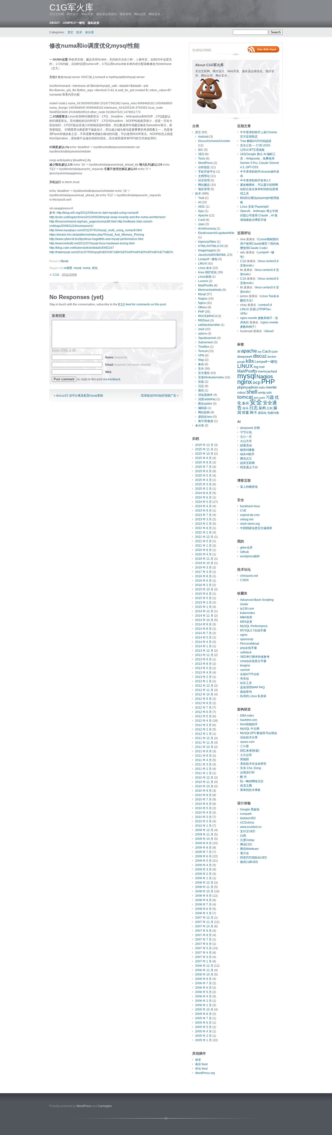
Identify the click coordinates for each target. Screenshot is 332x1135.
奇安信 (244, 678)
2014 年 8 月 (203, 628)
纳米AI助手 (247, 454)
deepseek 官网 (250, 428)
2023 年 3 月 (203, 519)
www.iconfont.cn (251, 827)
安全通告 (204, 373)
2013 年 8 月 (203, 663)
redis (262, 387)
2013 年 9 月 (203, 659)
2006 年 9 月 (203, 979)
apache (249, 351)
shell (201, 329)
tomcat (245, 397)
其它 (70, 32)
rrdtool (241, 392)
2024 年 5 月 (203, 502)
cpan (201, 224)
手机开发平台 (207, 171)
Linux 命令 (205, 268)
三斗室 (244, 746)
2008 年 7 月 (203, 904)
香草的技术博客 (250, 790)
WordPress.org (205, 1073)
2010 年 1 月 (203, 825)
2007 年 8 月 (203, 935)
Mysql (64, 261)
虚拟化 (262, 413)
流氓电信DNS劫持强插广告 (158, 395)
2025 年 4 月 (203, 480)
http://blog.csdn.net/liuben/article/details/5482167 (81, 247)
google (241, 361)
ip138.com (247, 608)
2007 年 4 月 (203, 952)
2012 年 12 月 (204, 685)
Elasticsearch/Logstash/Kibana (218, 233)
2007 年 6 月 (203, 944)
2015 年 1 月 (203, 607)
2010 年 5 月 (203, 808)
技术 (79, 32)
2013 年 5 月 (203, 668)
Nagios (203, 298)
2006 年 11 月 (204, 970)
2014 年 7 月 (203, 633)
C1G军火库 (71, 7)
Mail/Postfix (205, 285)
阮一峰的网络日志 (251, 781)
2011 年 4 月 (203, 760)
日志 (201, 386)
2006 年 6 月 (203, 987)
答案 (245, 413)
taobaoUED (248, 818)
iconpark (246, 814)
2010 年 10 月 (204, 786)
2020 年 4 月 (203, 554)
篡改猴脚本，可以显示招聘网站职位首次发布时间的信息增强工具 (259, 189)
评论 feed (201, 1068)
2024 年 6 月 (203, 497)
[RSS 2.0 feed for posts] (263, 49)
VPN (201, 355)
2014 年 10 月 (204, 620)
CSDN (244, 580)
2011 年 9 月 (203, 751)
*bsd (201, 198)
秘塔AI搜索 (247, 450)
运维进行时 (247, 772)
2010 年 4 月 (203, 812)
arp (260, 351)
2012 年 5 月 (203, 716)
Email (128, 364)
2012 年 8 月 (203, 703)
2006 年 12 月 (204, 965)
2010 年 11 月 (204, 782)
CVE (243, 510)
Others (202, 307)
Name (116, 357)
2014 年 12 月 (204, 611)
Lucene (203, 281)
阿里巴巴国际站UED (253, 857)
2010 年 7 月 (203, 799)
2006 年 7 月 (203, 983)
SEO (201, 154)
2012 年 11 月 (204, 690)
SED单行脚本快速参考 (255, 656)
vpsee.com (247, 742)
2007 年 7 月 (203, 939)
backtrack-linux (250, 506)
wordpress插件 (250, 556)
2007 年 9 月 (203, 930)
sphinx (202, 333)
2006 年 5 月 (203, 992)
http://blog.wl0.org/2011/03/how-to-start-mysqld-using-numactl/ (98, 212)
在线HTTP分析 (249, 674)
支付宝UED (247, 831)
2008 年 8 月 (203, 900)
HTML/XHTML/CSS (211, 246)
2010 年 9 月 (203, 790)
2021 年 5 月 (203, 541)
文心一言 (246, 436)
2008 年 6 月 (203, 909)
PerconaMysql (249, 643)
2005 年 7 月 (203, 1018)
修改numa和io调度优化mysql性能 (94, 45)
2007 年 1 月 (203, 961)
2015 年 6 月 (203, 593)
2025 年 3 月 (203, 484)
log (256, 367)
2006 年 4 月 (203, 996)
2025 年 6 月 (203, 471)
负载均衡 (273, 413)
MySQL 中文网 (249, 728)
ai (238, 351)
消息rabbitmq (207, 399)
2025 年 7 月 (203, 467)
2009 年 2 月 (203, 874)
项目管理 (204, 189)
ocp (257, 382)
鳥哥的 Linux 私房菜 (253, 696)
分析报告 (204, 167)
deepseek (244, 356)
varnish (245, 670)
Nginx (202, 303)
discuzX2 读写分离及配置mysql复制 (79, 395)
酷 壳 (243, 777)
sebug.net (246, 519)
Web (108, 372)
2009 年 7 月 (203, 852)
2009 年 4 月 (203, 865)
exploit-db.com (250, 515)
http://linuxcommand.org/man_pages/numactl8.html (83, 221)
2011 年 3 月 (203, 764)
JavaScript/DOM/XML (212, 255)
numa (86, 268)
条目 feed (201, 1064)
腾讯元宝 (246, 458)
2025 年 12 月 (204, 445)
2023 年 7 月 (203, 515)
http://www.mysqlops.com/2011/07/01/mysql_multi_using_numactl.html (95, 230)
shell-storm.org (250, 523)
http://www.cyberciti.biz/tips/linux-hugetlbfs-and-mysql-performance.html (96, 239)
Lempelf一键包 (74, 23)
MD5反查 (246, 621)
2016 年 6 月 (203, 580)
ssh (269, 392)
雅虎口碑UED (249, 862)
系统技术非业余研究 (253, 763)
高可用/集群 (205, 421)
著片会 (244, 853)
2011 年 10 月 (204, 747)
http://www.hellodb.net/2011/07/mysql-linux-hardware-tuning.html (92, 243)
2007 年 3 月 (203, 957)
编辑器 (202, 408)
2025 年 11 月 (204, 449)
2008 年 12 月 (204, 882)
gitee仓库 (246, 547)
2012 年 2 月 (203, 729)
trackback (114, 379)
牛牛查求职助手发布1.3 (255, 180)
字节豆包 (246, 432)
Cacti (201, 220)
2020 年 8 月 (203, 550)
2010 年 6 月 (203, 804)
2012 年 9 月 (203, 699)
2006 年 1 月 (203, 1005)
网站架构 (204, 412)
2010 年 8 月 (203, 795)
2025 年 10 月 (204, 453)
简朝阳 (244, 759)
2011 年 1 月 (203, 773)
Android (203, 136)
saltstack (246, 652)
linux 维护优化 (207, 272)
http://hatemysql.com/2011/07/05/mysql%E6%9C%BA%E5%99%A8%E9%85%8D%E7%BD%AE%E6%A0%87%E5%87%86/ (132, 252)
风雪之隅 (246, 785)
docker (271, 356)
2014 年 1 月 (203, 646)
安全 (201, 368)
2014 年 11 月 (204, 615)
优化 (95, 268)
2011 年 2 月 (203, 769)
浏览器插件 (205, 395)
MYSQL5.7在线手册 (253, 630)
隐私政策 (93, 23)
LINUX (202, 263)
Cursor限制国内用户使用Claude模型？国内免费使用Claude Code (259, 244)
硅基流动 (246, 445)
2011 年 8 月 (203, 755)
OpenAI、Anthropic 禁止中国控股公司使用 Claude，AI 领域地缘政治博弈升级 (259, 215)
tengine (245, 665)
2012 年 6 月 (203, 712)
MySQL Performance (254, 626)
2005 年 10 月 (204, 1009)
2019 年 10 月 (204, 563)
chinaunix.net (249, 575)
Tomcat (203, 351)
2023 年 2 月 (203, 523)
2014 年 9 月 (203, 624)
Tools (201, 158)
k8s (250, 361)
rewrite (271, 387)
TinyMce (203, 346)
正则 (269, 408)
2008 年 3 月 (203, 913)
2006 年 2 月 (203, 1000)
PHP (201, 311)
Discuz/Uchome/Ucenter (214, 141)
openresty (246, 639)
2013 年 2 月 (203, 677)
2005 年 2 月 (203, 1035)
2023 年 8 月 (203, 510)
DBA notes (247, 715)
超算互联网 (247, 463)
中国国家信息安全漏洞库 (256, 528)
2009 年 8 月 (203, 847)
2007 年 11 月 (204, 922)
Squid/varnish (207, 338)
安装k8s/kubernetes (211, 377)
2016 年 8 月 (203, 576)
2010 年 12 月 (204, 777)
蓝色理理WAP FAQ (252, 687)
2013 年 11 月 (204, 655)
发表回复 (58, 316)
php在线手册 (248, 648)
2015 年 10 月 (204, 589)
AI (199, 202)
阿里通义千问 (249, 467)
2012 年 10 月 (204, 694)
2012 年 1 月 (203, 734)
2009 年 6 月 (203, 856)
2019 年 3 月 (203, 567)
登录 (198, 1060)
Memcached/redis (210, 290)
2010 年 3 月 (203, 817)
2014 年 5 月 (203, 637)
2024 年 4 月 (203, 506)
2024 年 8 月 (203, 493)
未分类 (89, 32)
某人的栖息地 (249, 486)
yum (262, 397)
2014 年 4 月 (203, 642)
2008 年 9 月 (203, 895)
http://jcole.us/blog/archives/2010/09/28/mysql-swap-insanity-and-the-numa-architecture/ (107, 217)
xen (256, 397)
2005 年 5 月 (203, 1027)
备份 (201, 364)
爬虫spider (205, 403)
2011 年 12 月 (204, 738)
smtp (262, 392)
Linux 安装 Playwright (254, 206)
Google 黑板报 (249, 809)
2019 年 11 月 (204, 558)
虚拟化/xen (205, 416)
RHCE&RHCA (207, 316)
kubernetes (247, 613)
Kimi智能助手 (249, 724)
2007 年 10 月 (204, 926)
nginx (244, 381)
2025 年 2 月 (203, 488)
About (54, 23)
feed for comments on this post (142, 304)
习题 (270, 397)
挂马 (245, 408)
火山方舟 (246, 441)
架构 (262, 408)
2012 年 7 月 (203, 707)
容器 (201, 381)
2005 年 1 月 (203, 1040)
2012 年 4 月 (203, 720)
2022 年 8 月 (203, 528)
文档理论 (204, 176)
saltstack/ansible (209, 325)
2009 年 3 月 (203, 869)
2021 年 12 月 (204, 537)
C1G (56, 274)
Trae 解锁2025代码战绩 (255, 141)
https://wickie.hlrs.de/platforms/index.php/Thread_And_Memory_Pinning (96, 234)
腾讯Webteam (249, 849)
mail (262, 367)
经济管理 (204, 180)
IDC (200, 149)
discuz (260, 356)
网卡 (253, 413)
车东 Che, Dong (250, 768)
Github (244, 552)
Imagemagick (207, 250)
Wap (201, 360)
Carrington (105, 1106)
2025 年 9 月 (203, 458)
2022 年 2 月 (203, 532)
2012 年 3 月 (203, 725)
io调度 (68, 268)
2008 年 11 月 (204, 887)
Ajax (201, 211)
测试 (201, 390)
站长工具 (246, 683)
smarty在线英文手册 (253, 661)
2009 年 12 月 (204, 830)
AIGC (201, 206)
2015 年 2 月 (203, 602)
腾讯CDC (246, 844)
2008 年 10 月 (204, 891)
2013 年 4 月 (203, 672)
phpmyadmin (247, 387)
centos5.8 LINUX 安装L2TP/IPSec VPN (256, 309)
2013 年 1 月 (203, 681)
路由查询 (246, 691)
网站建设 (204, 184)
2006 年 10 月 (204, 974)
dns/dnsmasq (207, 228)
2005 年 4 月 (203, 1031)
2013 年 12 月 (204, 650)
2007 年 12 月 (204, 917)
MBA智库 (246, 617)
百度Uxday (247, 840)
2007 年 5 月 (203, 948)
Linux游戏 (204, 276)
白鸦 (243, 835)
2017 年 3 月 (203, 572)
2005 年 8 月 (203, 1014)
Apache (203, 215)
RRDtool (204, 320)
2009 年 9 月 (203, 843)
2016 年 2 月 (203, 585)
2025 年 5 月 (203, 475)
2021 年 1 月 (203, 545)
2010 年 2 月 (203, 821)
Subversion (205, 342)
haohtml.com (248, 720)
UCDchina (247, 822)
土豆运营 (246, 755)
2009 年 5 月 (203, 860)
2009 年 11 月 (204, 834)
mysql (77, 268)
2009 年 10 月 (204, 839)
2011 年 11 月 (204, 742)
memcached (267, 371)
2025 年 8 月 (203, 462)
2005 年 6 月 (203, 1022)
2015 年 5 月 (203, 598)
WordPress (205, 163)
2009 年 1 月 (203, 878)
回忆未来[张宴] (249, 750)
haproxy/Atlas (207, 241)
